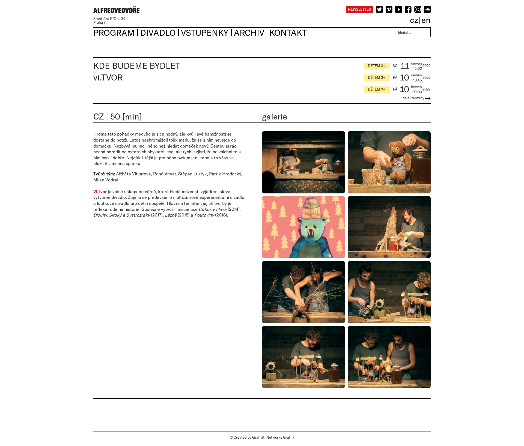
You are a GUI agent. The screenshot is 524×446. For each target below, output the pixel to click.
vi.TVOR (108, 77)
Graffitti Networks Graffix (273, 437)
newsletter (359, 9)
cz (414, 19)
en (426, 19)
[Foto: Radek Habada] (303, 162)
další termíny (414, 98)
